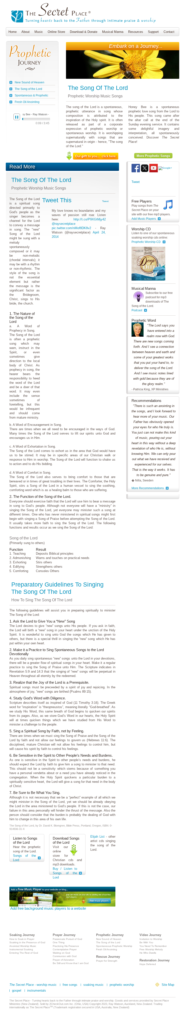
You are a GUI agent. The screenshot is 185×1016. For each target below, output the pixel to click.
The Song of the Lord (28, 89)
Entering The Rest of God (23, 952)
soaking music (93, 985)
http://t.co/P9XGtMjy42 (89, 219)
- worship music (33, 985)
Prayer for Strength (106, 960)
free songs (70, 985)
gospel (16, 990)
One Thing (59, 942)
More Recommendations (148, 488)
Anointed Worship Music (22, 946)
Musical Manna (112, 32)
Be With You (146, 942)
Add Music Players (144, 218)
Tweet (105, 201)
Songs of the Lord (24, 858)
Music (38, 32)
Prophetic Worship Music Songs (95, 96)
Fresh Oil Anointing (27, 102)
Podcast (137, 310)
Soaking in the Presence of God (27, 942)
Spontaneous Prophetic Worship (114, 946)
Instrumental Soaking (21, 949)
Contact (169, 32)
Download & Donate (83, 32)
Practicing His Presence (66, 946)
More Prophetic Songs (153, 156)
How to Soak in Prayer (21, 939)
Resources (135, 32)
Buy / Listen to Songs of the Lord (65, 873)
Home (12, 32)
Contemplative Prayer (65, 949)
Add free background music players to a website (48, 908)
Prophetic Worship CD (146, 242)
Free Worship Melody (151, 949)
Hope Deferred (147, 964)
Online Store (56, 32)
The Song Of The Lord (98, 87)
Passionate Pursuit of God (67, 939)
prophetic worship (122, 985)
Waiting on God (61, 952)
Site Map (168, 985)
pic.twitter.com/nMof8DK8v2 (71, 228)
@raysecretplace (63, 223)
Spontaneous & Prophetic (31, 95)
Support (153, 32)
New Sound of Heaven (29, 82)
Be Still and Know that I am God (71, 963)
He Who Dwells (147, 952)
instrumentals (36, 990)
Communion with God (65, 956)
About (25, 32)
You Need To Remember (153, 946)
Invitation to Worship (150, 939)
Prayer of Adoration (63, 959)
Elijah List (97, 836)
